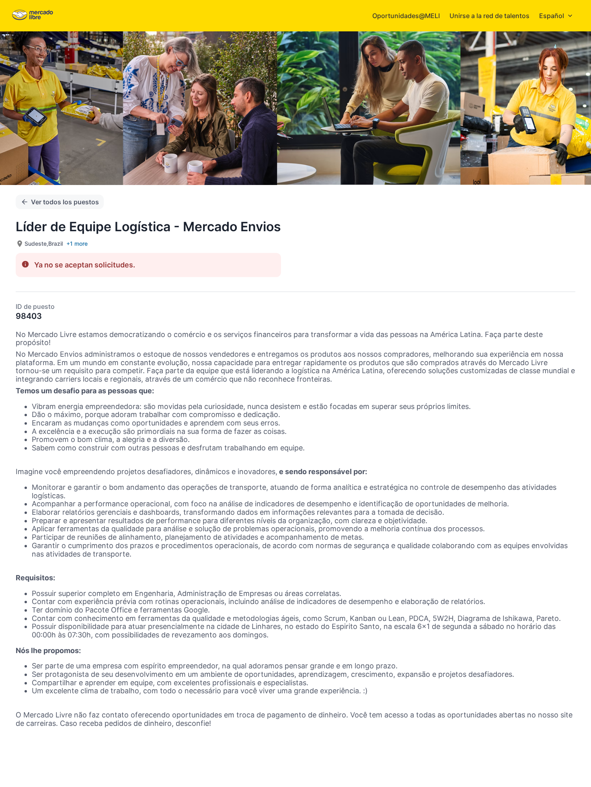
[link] (32, 15)
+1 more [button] (77, 243)
